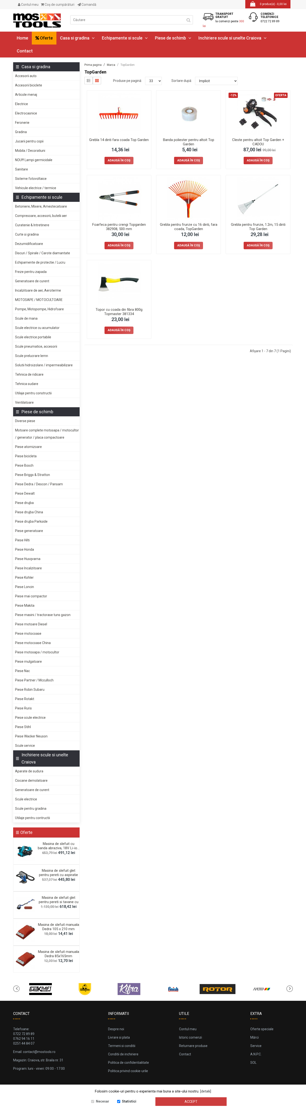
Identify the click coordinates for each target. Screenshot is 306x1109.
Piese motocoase (28, 633)
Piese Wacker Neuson (31, 736)
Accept (191, 1101)
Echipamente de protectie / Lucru (40, 262)
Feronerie (22, 122)
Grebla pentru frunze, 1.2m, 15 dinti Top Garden (258, 226)
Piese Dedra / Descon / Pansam (39, 484)
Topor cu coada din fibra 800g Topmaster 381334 (119, 311)
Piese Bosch (24, 465)
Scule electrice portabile (33, 337)
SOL (253, 1062)
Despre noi (116, 1029)
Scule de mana (26, 318)
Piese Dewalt (25, 493)
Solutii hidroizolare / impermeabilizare (44, 365)
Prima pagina (93, 65)
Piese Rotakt (24, 699)
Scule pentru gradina (30, 808)
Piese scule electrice (30, 717)
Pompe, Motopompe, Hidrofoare (39, 309)
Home (22, 37)
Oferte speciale (261, 1029)
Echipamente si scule (122, 37)
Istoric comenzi (190, 1037)
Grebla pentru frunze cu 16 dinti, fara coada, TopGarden (188, 226)
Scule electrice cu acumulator (37, 328)
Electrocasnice (26, 113)
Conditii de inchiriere (123, 1054)
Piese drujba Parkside (31, 521)
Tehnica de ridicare (29, 374)
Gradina (21, 132)
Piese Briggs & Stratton (32, 475)
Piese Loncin (24, 587)
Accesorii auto (26, 76)
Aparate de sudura (29, 771)
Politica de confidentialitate (128, 1062)
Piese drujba (24, 503)
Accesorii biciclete (28, 85)
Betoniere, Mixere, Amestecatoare (41, 206)
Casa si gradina (74, 37)
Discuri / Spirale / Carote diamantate (42, 253)
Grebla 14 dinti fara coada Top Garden (119, 140)
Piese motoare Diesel (31, 624)
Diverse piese (25, 421)
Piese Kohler (24, 577)
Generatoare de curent (32, 281)
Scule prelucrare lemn (31, 356)
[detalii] (205, 1091)
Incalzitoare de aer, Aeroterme (38, 290)
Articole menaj (26, 94)
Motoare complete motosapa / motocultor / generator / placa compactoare (47, 433)
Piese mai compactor (31, 596)
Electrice (21, 104)
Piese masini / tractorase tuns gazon (43, 615)
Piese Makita (24, 605)
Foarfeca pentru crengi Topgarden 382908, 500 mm (119, 226)
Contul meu (29, 4)
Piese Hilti (22, 540)
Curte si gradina (27, 234)
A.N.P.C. (256, 1054)
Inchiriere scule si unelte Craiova (229, 37)
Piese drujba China (29, 512)
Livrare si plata (119, 1037)
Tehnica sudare (26, 384)
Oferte (46, 37)
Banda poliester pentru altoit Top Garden (188, 142)
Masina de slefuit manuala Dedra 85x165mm (58, 954)
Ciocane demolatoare (31, 780)
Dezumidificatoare (29, 244)
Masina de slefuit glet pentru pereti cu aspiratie (58, 872)
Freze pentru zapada (31, 272)
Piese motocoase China (33, 643)
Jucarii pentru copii (29, 141)
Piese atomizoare (28, 447)
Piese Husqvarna (27, 559)
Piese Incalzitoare (28, 568)
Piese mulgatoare (28, 661)
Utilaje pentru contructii (32, 818)
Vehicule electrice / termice (35, 188)
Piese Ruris (23, 708)
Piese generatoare (29, 531)
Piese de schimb (170, 37)
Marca (111, 65)
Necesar (102, 1101)
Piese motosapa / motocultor (37, 652)
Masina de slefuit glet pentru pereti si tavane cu (58, 899)
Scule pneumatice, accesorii (36, 346)
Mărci (254, 1037)
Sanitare (21, 169)
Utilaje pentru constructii (33, 393)
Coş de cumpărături (59, 4)
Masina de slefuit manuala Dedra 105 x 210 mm (58, 926)
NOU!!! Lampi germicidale (33, 160)
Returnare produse (193, 1046)
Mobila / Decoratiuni (30, 151)
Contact (25, 50)
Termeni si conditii (121, 1046)
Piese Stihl (23, 727)
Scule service (25, 745)
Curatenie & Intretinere (32, 225)
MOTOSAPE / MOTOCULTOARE (39, 300)
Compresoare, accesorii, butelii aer (41, 216)
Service (256, 1046)
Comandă (88, 4)
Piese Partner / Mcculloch (34, 680)
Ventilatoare (24, 402)
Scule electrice (26, 799)
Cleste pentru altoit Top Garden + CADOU (258, 142)
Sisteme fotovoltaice (31, 179)
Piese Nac (22, 671)
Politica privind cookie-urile (128, 1071)
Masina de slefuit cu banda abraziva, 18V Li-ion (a (58, 848)
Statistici (129, 1101)
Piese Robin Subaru (29, 689)
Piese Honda (24, 549)
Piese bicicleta (26, 456)
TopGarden (127, 65)
